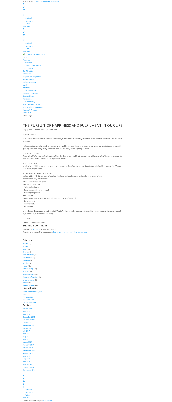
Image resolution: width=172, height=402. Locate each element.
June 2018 (26, 311)
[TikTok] (23, 15)
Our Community (29, 102)
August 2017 (28, 328)
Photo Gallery (28, 269)
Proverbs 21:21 (28, 297)
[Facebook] (23, 4)
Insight (25, 85)
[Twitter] (23, 7)
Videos (25, 282)
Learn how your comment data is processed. (70, 232)
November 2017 (29, 320)
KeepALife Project (30, 110)
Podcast (26, 271)
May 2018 (26, 314)
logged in (36, 229)
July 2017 (26, 331)
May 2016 (26, 359)
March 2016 (27, 364)
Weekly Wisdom (29, 285)
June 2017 (26, 334)
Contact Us (27, 113)
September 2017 (29, 325)
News (25, 266)
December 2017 (29, 317)
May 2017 (26, 336)
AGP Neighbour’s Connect (33, 107)
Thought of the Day (30, 93)
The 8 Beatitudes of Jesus (33, 291)
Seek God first (28, 300)
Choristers (27, 74)
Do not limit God (29, 302)
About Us (26, 60)
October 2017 (28, 322)
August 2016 (28, 353)
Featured (26, 260)
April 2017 (26, 339)
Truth (25, 294)
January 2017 (28, 348)
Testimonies (27, 99)
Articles (25, 243)
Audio (25, 249)
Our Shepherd (28, 68)
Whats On (26, 88)
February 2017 (28, 345)
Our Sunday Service (30, 90)
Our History (27, 63)
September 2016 (29, 350)
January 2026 (28, 309)
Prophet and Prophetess (32, 76)
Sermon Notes (28, 96)
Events (25, 252)
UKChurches (48, 400)
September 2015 (29, 370)
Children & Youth (29, 82)
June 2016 (26, 356)
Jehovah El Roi (28, 79)
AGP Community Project (32, 104)
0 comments (52, 130)
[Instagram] (23, 12)
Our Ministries (28, 71)
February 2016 (28, 367)
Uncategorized (28, 280)
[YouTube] (24, 10)
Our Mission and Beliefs (32, 65)
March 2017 (27, 342)
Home (25, 57)
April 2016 (26, 361)
